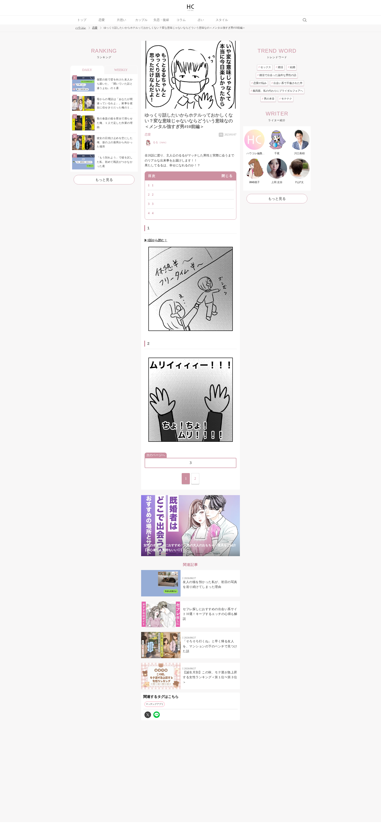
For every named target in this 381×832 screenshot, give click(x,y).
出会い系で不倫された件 (287, 83)
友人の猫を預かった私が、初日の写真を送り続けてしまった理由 (210, 584)
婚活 (279, 67)
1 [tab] (164, 553)
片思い (121, 20)
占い (201, 20)
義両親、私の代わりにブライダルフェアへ (277, 90)
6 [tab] (208, 553)
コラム (181, 20)
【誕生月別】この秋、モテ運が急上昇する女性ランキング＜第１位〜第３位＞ (210, 677)
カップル (141, 20)
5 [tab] (199, 553)
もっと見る (104, 180)
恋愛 (102, 20)
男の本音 (268, 98)
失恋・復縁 (161, 20)
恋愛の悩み (259, 83)
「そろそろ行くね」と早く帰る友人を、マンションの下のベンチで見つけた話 (210, 646)
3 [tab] (181, 553)
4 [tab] (190, 553)
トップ (81, 20)
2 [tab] (173, 553)
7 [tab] (217, 553)
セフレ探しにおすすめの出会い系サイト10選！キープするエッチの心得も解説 (210, 614)
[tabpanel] (190, 525)
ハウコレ (80, 27)
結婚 (291, 67)
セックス (264, 67)
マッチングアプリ (154, 704)
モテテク (285, 98)
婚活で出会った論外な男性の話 (276, 75)
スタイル (222, 20)
